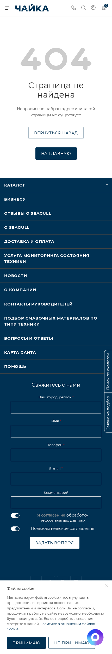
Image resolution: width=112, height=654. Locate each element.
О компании (20, 289)
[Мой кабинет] (93, 8)
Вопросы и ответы (28, 338)
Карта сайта (20, 352)
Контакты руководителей (38, 304)
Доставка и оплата (29, 241)
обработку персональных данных (64, 518)
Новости (15, 275)
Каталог (15, 185)
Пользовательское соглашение (62, 528)
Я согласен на (62, 518)
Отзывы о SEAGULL (27, 213)
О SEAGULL (16, 227)
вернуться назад (56, 132)
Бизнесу (15, 199)
